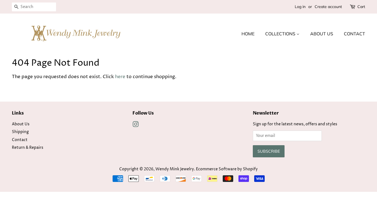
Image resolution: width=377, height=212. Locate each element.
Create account (328, 6)
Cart (361, 6)
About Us (321, 33)
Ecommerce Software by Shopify (227, 169)
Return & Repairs (27, 147)
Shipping (20, 132)
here (120, 76)
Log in (300, 6)
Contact (354, 33)
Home (247, 33)
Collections (280, 33)
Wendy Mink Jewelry (174, 169)
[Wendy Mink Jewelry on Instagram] (135, 125)
